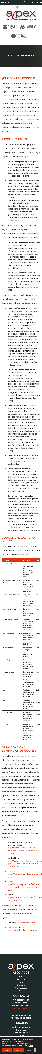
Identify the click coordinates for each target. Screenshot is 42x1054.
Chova (21, 976)
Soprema (21, 985)
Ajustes (29, 1050)
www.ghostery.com (26, 922)
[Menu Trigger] (2, 2)
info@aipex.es (21, 1008)
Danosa (21, 979)
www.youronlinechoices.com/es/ (23, 930)
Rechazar (18, 1050)
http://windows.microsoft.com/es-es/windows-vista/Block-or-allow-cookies (24, 850)
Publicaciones (21, 1032)
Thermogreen (21, 988)
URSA (21, 990)
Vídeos (21, 1035)
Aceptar (7, 1050)
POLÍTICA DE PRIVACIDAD (21, 1015)
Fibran (21, 982)
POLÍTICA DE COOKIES (21, 1018)
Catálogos (21, 1030)
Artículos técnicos (21, 1027)
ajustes (30, 1046)
